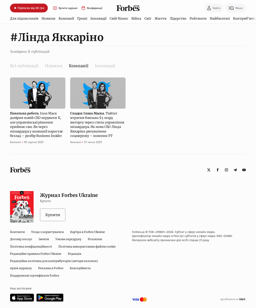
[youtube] (244, 170)
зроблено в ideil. (233, 299)
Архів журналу (21, 268)
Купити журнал (68, 8)
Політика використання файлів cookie (87, 246)
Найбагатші (220, 18)
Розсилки (95, 239)
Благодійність (80, 268)
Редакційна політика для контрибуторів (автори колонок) (54, 261)
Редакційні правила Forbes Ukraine (35, 254)
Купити (52, 215)
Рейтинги (198, 18)
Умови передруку (68, 239)
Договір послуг (21, 239)
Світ (147, 18)
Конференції (94, 8)
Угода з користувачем (47, 232)
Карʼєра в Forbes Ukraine (87, 232)
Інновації (98, 18)
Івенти (44, 239)
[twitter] (208, 170)
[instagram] (226, 170)
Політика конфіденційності (31, 246)
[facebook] (217, 170)
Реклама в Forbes (50, 268)
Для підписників (24, 18)
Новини (48, 18)
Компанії (66, 18)
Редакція (74, 254)
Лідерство (178, 18)
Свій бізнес (119, 18)
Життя (160, 18)
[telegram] (235, 170)
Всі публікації (24, 65)
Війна (136, 18)
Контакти (17, 232)
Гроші (82, 18)
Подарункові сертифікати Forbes (34, 275)
